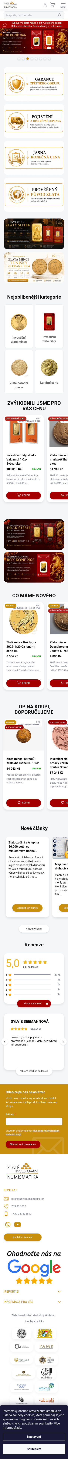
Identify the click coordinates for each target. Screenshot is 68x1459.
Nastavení (34, 1437)
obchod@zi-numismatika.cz (27, 1198)
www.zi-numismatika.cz (45, 1411)
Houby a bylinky (34, 1321)
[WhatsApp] (7, 1223)
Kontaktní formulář (22, 1237)
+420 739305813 (21, 1213)
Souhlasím (34, 1449)
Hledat (59, 15)
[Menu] (63, 4)
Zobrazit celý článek (27, 908)
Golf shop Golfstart (44, 1315)
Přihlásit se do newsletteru (23, 1144)
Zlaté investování (21, 1315)
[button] (63, 1041)
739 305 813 (18, 1206)
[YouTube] (17, 1223)
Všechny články (34, 928)
